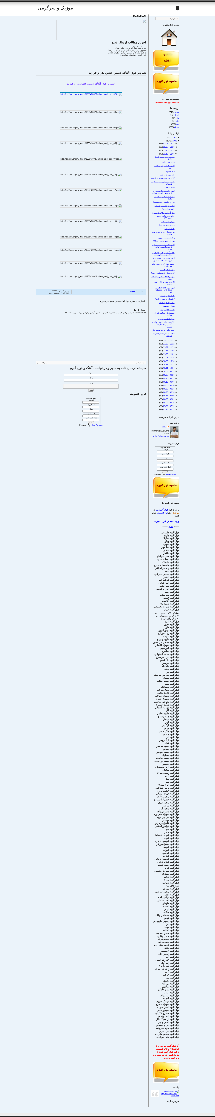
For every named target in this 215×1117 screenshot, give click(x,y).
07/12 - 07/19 (169, 410)
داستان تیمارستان (168, 296)
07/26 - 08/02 (169, 403)
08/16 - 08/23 (169, 392)
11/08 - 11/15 (169, 351)
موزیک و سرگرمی (55, 7)
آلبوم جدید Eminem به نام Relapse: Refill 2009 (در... (165, 290)
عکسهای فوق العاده (167, 303)
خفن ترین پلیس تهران (166, 225)
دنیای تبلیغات (169, 187)
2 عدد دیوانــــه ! (168, 209)
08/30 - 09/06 (169, 385)
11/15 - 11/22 (169, 347)
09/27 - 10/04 (169, 371)
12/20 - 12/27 (169, 147)
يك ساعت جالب (168, 162)
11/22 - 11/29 (169, 344)
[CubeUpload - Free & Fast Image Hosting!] (101, 39)
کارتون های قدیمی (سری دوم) (163, 273)
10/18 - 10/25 (169, 361)
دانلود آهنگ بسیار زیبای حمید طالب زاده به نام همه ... (164, 253)
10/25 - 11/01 (169, 358)
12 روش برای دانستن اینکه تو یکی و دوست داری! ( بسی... (163, 324)
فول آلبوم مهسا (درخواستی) (164, 213)
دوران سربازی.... (168, 306)
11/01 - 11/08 (169, 354)
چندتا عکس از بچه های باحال (164, 330)
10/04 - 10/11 (169, 368)
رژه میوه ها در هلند (167, 175)
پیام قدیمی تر (42, 363)
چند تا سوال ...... (168, 171)
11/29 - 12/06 (169, 340)
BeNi (164, 427)
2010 (174, 137)
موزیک (176, 127)
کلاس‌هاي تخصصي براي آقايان (163, 178)
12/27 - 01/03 (169, 143)
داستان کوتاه (170, 229)
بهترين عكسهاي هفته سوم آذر (163, 202)
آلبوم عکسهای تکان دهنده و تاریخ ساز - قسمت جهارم (163, 192)
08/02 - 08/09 (169, 399)
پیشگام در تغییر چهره (166, 238)
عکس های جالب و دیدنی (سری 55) (165, 217)
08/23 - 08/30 (169, 389)
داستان (176, 115)
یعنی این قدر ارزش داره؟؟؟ (164, 241)
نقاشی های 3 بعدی (167, 309)
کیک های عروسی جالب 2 (165, 299)
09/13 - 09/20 (169, 378)
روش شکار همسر (167, 269)
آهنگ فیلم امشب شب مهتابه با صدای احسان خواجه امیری (163, 247)
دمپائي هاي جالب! (168, 222)
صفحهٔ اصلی (91, 363)
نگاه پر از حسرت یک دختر (165, 206)
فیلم (177, 121)
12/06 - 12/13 (169, 154)
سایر (177, 118)
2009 (174, 141)
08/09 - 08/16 (169, 396)
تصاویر (132, 291)
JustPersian (97, 425)
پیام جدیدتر (140, 363)
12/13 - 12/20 (169, 150)
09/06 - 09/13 (169, 382)
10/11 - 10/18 (169, 365)
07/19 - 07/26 (169, 406)
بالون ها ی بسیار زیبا (166, 319)
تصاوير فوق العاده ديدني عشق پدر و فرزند (117, 72)
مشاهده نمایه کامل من (160, 436)
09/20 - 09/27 (169, 375)
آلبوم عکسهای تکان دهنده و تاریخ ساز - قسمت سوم (164, 259)
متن (177, 124)
